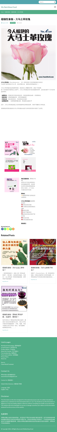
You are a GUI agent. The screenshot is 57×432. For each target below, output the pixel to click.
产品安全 (12, 349)
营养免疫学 (18, 345)
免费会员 (13, 353)
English (3, 389)
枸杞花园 (20, 22)
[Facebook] (2, 229)
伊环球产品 (14, 347)
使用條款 (15, 355)
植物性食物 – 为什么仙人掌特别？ (13, 269)
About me (3, 358)
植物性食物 (13, 22)
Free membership (6, 353)
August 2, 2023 (5, 22)
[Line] (10, 229)
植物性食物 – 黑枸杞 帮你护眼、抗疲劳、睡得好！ (13, 315)
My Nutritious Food (9, 7)
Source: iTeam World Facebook (7, 363)
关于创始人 (15, 351)
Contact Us (4, 380)
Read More (5, 281)
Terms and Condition (6, 355)
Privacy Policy (5, 357)
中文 (7, 389)
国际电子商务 (18, 384)
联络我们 (23, 223)
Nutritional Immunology (7, 345)
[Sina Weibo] (8, 229)
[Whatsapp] (5, 229)
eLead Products (5, 347)
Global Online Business (7, 384)
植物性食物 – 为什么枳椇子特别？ (42, 269)
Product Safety (5, 349)
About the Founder (6, 351)
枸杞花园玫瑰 (25, 178)
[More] (13, 229)
